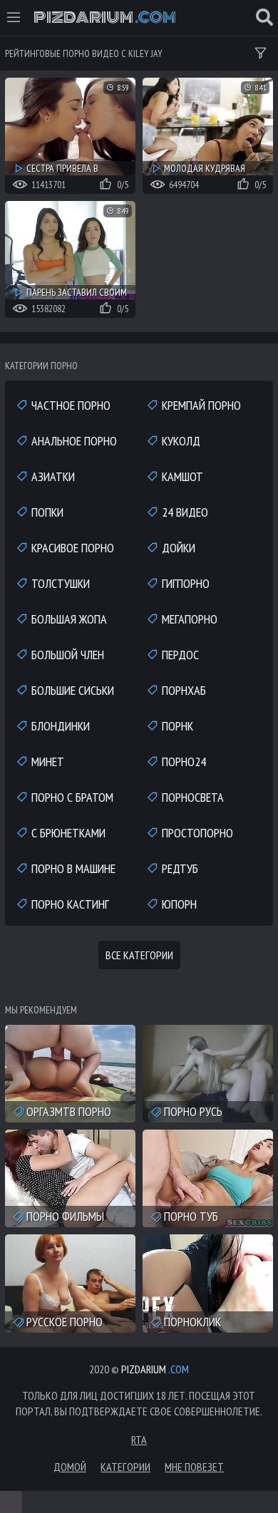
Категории (125, 1467)
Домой (69, 1467)
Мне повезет (194, 1467)
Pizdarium (105, 18)
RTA (139, 1439)
